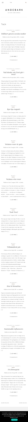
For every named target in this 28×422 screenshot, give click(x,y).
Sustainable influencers (13, 329)
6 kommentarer (14, 60)
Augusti (13, 105)
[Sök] (26, 2)
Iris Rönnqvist (13, 369)
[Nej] (26, 416)
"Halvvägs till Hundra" (13, 30)
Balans (13, 140)
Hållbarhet (13, 282)
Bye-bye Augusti (13, 109)
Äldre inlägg (5, 402)
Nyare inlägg (23, 402)
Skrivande (13, 208)
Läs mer (13, 56)
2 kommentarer (13, 316)
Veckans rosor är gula (13, 144)
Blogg (13, 175)
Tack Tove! (13, 212)
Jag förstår (14, 419)
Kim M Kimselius (13, 286)
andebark (21, 215)
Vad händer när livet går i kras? (13, 73)
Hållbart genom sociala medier (13, 34)
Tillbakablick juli (13, 247)
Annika (22, 37)
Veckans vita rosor (13, 179)
